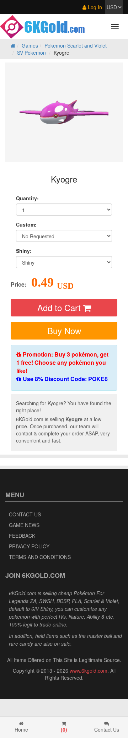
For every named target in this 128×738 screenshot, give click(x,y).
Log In (94, 7)
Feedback (22, 535)
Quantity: (27, 198)
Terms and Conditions (40, 556)
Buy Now (64, 330)
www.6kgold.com (88, 670)
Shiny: (24, 250)
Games (30, 45)
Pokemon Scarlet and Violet (75, 45)
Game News (24, 524)
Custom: (26, 224)
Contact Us (25, 514)
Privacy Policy (29, 546)
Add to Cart (60, 307)
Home (21, 729)
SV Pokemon (31, 52)
